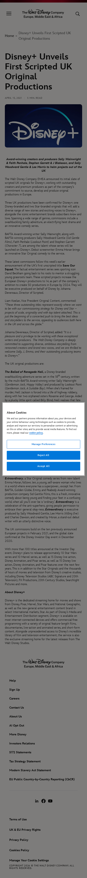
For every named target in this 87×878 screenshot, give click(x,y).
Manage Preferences (43, 444)
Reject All (43, 455)
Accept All (43, 466)
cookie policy (36, 433)
